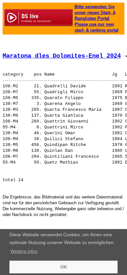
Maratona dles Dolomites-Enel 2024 (62, 56)
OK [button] (63, 266)
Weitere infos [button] (23, 251)
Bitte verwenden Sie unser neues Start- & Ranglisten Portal (95, 12)
